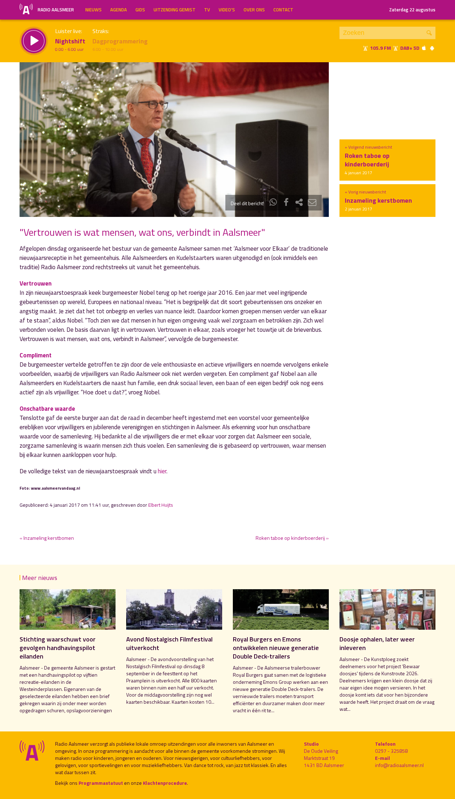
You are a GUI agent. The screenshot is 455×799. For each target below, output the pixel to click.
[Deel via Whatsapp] (273, 203)
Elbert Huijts (160, 504)
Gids (140, 9)
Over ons (254, 9)
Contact (283, 9)
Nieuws (93, 9)
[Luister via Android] (431, 48)
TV (207, 9)
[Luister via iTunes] (424, 48)
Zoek (429, 33)
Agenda (118, 9)
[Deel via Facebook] (286, 203)
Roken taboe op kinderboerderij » (292, 538)
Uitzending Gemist (175, 9)
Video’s (227, 9)
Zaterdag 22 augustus (412, 9)
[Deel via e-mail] (312, 203)
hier (162, 471)
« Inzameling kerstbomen (47, 538)
